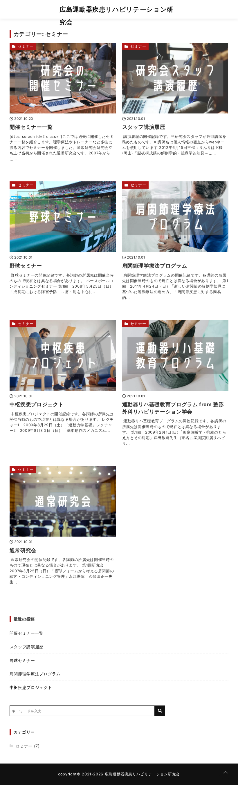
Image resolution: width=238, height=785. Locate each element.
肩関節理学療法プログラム (154, 266)
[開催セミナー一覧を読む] (63, 78)
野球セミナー (26, 266)
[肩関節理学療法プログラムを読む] (175, 216)
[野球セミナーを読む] (63, 216)
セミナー (26, 46)
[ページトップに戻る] (225, 772)
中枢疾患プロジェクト (37, 404)
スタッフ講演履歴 (143, 127)
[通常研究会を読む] (63, 501)
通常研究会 (23, 550)
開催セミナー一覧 (31, 127)
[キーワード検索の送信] (160, 710)
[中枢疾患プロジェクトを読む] (63, 355)
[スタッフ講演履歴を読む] (175, 78)
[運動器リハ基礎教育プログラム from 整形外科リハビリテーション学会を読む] (175, 355)
